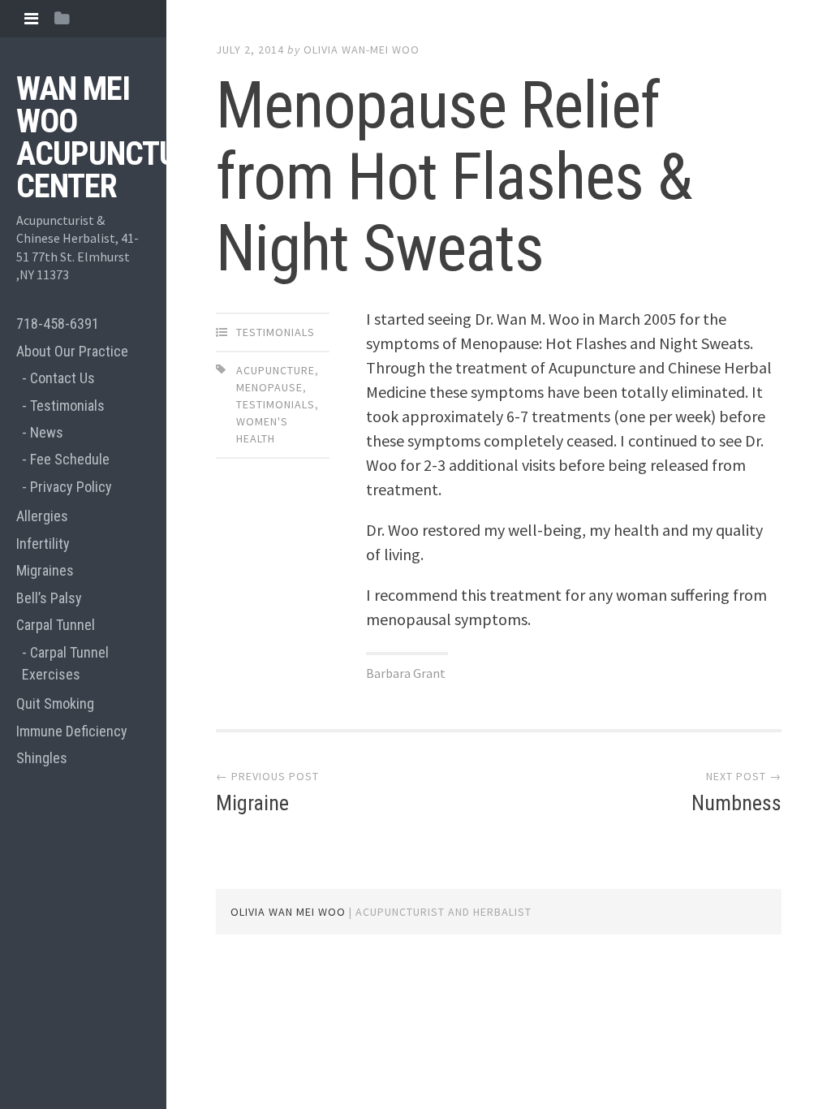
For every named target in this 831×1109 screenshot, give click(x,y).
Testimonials (67, 405)
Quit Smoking (55, 703)
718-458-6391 (57, 323)
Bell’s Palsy (49, 597)
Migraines (45, 570)
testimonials (275, 404)
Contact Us (62, 377)
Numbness (736, 803)
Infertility (43, 543)
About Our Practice (72, 351)
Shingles (41, 757)
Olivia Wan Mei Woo (288, 911)
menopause (269, 387)
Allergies (42, 515)
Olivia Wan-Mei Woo (362, 49)
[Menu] (31, 18)
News (46, 432)
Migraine (252, 803)
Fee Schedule (70, 459)
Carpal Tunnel (55, 624)
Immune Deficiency (71, 731)
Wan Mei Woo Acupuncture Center (112, 137)
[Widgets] (62, 18)
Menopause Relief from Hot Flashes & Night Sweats (454, 177)
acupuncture (275, 370)
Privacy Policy (71, 486)
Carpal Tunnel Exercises (65, 663)
